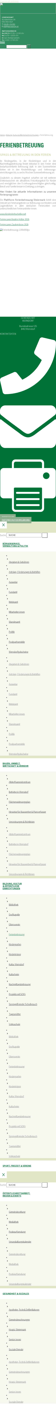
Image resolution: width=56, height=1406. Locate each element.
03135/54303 (6, 396)
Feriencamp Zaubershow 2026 (14, 224)
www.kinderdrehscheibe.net (13, 214)
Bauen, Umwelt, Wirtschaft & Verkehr (15, 765)
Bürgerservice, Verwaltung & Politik (15, 545)
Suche (3, 46)
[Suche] (28, 46)
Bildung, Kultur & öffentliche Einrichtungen (22, 135)
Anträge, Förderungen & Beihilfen (24, 572)
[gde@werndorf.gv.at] (28, 454)
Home (2, 135)
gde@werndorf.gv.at (11, 26)
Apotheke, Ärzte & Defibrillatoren (24, 1309)
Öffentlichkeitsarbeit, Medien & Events (16, 1194)
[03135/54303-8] (28, 511)
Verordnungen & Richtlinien (22, 822)
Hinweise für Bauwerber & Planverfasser (27, 812)
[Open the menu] (2, 43)
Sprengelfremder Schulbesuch (23, 1004)
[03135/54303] (28, 393)
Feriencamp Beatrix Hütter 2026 (14, 219)
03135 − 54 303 (9, 24)
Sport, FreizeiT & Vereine (17, 1166)
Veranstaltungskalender (20, 1241)
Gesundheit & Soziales (16, 1293)
